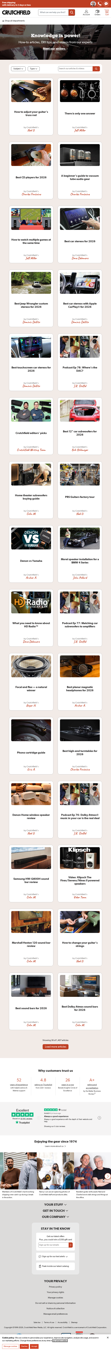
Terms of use (49, 1322)
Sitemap (74, 1322)
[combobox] (56, 12)
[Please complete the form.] (96, 68)
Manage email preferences (55, 1314)
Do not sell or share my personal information (55, 1303)
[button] (108, 1176)
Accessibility (63, 1322)
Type (32, 69)
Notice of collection (56, 1309)
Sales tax (37, 1322)
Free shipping (16, 3)
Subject (17, 69)
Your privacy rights (55, 1292)
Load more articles (55, 1046)
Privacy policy (55, 1287)
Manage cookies (55, 1298)
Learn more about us (54, 1146)
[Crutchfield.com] (16, 12)
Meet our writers (54, 48)
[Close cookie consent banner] (108, 1337)
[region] (55, 1176)
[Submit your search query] (71, 12)
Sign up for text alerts (53, 1256)
